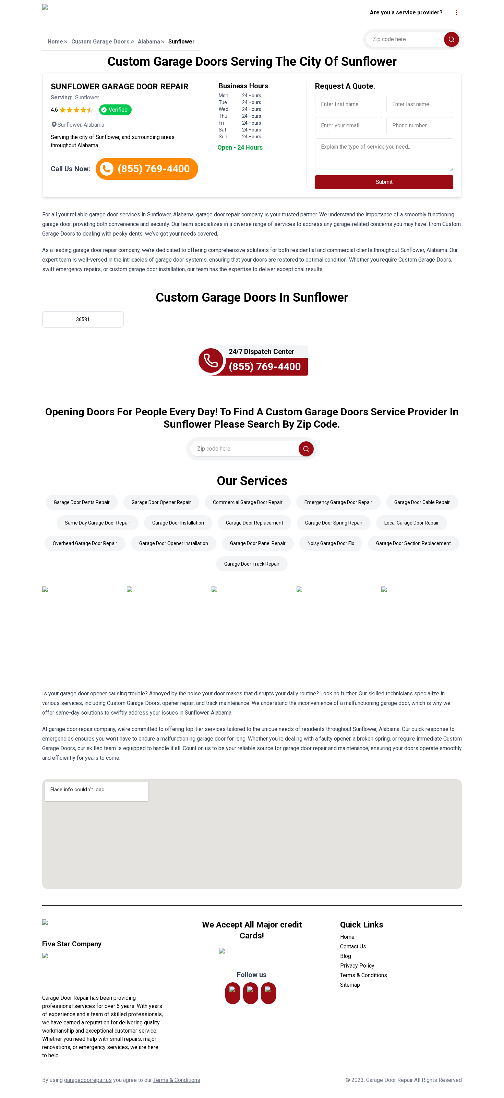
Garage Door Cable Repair (422, 502)
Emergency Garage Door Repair (338, 502)
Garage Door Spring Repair (333, 523)
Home (55, 41)
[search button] (451, 39)
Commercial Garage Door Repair (248, 502)
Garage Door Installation (178, 523)
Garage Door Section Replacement (413, 543)
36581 (83, 319)
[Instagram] (232, 993)
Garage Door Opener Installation (173, 543)
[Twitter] (250, 993)
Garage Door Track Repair (251, 564)
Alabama (149, 41)
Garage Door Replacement (254, 523)
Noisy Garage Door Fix (331, 543)
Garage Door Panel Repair (258, 543)
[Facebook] (268, 993)
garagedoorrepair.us (88, 1080)
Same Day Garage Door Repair (97, 523)
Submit (384, 182)
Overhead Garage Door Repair (85, 543)
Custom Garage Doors (100, 41)
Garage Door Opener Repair (161, 502)
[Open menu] (456, 12)
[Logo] (102, 12)
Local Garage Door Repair (411, 523)
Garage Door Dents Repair (82, 502)
